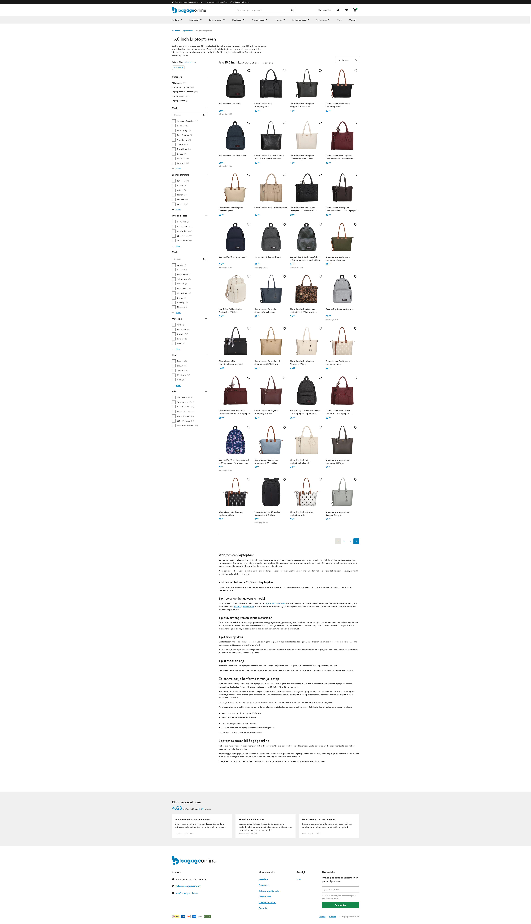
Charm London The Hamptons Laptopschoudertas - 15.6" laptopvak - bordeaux (235, 412)
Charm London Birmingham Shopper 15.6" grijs (337, 513)
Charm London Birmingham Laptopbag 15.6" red (266, 412)
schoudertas (248, 606)
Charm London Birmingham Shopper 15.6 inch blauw (266, 310)
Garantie (263, 908)
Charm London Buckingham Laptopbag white (302, 513)
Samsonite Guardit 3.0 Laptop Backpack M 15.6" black (267, 513)
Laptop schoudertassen (184, 91)
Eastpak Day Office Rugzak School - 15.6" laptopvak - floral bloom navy (234, 461)
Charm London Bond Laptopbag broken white (301, 461)
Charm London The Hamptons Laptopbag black (231, 362)
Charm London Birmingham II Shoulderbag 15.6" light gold (267, 362)
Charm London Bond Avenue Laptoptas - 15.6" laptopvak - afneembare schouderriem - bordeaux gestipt (342, 412)
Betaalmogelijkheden (269, 890)
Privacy (322, 916)
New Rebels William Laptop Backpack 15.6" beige (230, 310)
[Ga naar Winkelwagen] (354, 9)
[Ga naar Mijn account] (338, 10)
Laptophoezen (180, 100)
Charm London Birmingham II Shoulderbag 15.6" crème (302, 157)
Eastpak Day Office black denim (268, 257)
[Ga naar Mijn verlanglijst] (346, 9)
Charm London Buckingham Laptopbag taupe (338, 362)
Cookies (332, 916)
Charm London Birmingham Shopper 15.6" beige (302, 362)
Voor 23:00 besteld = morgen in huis (188, 2)
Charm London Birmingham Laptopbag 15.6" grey (337, 461)
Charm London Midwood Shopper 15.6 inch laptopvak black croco (269, 157)
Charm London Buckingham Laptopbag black (338, 105)
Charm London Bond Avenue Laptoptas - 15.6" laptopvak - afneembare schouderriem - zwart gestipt (305, 209)
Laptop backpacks (182, 87)
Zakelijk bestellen (267, 902)
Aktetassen (178, 82)
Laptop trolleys (180, 96)
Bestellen (263, 879)
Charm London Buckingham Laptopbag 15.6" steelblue (266, 461)
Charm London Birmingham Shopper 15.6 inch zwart (302, 105)
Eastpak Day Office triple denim (232, 155)
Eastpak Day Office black (230, 103)
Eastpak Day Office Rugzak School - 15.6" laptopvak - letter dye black (305, 258)
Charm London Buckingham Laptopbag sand (231, 209)
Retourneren (265, 896)
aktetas (237, 606)
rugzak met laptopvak (275, 603)
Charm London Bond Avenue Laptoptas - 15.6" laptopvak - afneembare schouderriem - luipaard (306, 311)
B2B (299, 879)
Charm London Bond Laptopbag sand (270, 207)
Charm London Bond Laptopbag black (263, 105)
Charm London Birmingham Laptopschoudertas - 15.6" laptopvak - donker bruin (342, 209)
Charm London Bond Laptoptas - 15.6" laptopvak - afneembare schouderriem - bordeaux (339, 157)
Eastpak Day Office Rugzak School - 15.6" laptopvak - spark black (305, 412)
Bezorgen (263, 885)
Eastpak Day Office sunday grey (340, 309)
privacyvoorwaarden (331, 898)
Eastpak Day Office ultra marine (232, 257)
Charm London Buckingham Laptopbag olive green (338, 258)
